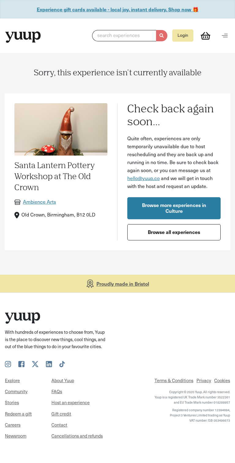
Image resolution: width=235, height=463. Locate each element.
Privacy (203, 380)
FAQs (56, 391)
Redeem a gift (18, 413)
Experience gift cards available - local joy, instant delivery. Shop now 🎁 (118, 9)
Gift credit (61, 413)
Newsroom (15, 435)
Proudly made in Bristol (122, 283)
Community (16, 391)
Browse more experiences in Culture (174, 207)
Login (182, 35)
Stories (12, 402)
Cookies (222, 380)
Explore (12, 380)
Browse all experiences (174, 231)
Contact (59, 424)
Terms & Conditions (174, 380)
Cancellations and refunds (77, 435)
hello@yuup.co (143, 178)
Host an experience (70, 402)
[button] (129, 36)
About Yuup (62, 380)
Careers (13, 424)
